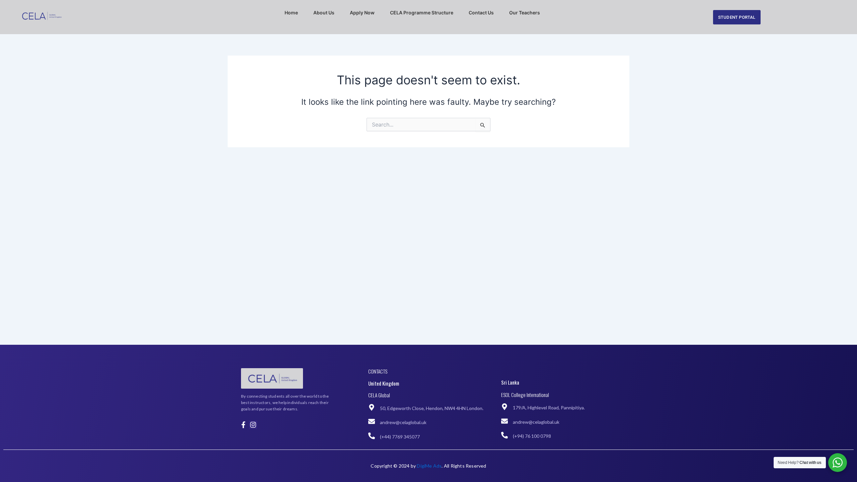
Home (291, 12)
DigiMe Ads (429, 466)
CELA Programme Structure (421, 12)
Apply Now (362, 12)
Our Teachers (524, 12)
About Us (323, 12)
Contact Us (481, 12)
